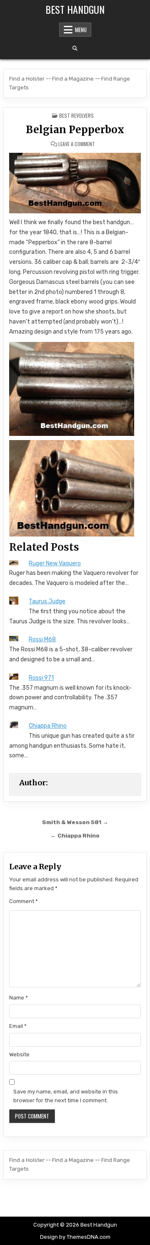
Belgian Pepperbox (75, 129)
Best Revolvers (76, 115)
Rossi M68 (42, 639)
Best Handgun (75, 9)
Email (18, 1026)
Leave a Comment (76, 144)
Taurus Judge (47, 601)
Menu (81, 29)
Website (19, 1054)
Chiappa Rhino (48, 725)
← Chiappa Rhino (75, 835)
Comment (23, 901)
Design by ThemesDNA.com (75, 1237)
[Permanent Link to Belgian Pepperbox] (75, 183)
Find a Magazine (73, 79)
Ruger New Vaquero (55, 563)
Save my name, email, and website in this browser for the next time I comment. (65, 1095)
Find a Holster (27, 79)
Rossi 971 (41, 677)
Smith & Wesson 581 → (75, 822)
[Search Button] (75, 48)
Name (18, 997)
